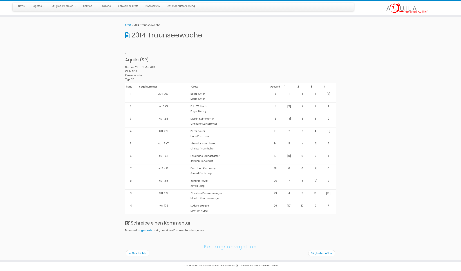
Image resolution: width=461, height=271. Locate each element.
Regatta (37, 6)
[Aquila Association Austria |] (408, 8)
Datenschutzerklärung (181, 6)
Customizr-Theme (268, 265)
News (21, 6)
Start (128, 25)
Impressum (153, 6)
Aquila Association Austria (205, 265)
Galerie (106, 6)
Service (88, 6)
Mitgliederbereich (63, 6)
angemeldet (146, 230)
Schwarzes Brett (128, 6)
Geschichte (138, 253)
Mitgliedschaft (321, 253)
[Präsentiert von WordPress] (237, 265)
